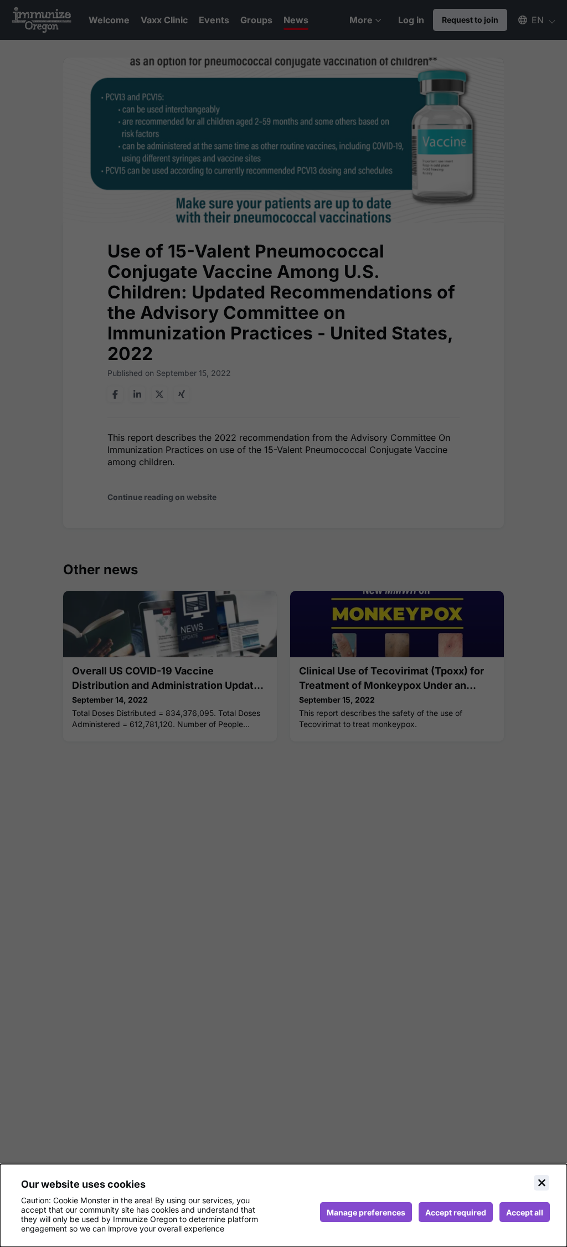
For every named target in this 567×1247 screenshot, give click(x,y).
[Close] (541, 1183)
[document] (283, 1205)
